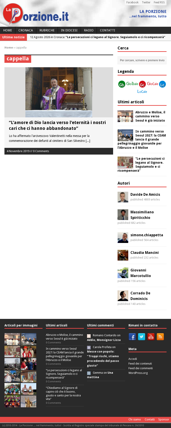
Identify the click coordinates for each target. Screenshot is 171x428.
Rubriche (47, 30)
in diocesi (69, 30)
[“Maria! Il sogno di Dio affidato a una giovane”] (28, 404)
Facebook (132, 2)
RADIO (89, 30)
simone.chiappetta (146, 235)
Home (7, 30)
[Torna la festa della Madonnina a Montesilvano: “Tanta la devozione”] (12, 379)
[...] (88, 141)
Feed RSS (159, 2)
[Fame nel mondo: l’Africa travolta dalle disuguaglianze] (12, 392)
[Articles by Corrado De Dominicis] (123, 298)
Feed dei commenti (140, 368)
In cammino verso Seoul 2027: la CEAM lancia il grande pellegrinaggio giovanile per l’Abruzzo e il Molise (142, 139)
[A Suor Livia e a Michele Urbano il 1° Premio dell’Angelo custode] (28, 392)
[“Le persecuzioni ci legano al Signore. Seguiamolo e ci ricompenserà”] (125, 165)
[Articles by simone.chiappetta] (123, 240)
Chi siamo (134, 419)
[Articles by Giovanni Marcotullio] (123, 275)
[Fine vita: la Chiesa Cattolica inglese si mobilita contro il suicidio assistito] (28, 367)
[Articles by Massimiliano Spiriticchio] (123, 217)
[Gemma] (89, 372)
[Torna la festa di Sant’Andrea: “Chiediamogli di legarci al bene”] (28, 379)
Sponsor (163, 419)
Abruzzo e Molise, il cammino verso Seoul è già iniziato (150, 116)
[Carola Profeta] (89, 347)
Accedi (132, 359)
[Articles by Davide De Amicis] (123, 200)
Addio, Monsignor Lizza (104, 340)
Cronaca (25, 30)
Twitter (146, 2)
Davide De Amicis (145, 194)
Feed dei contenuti (140, 363)
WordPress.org (138, 373)
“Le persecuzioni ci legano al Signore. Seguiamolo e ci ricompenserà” (64, 374)
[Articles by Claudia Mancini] (123, 258)
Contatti (107, 30)
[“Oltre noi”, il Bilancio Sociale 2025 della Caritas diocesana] (12, 404)
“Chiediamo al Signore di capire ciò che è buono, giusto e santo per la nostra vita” (63, 393)
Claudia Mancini (144, 253)
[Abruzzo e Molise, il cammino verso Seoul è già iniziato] (125, 119)
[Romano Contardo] (89, 335)
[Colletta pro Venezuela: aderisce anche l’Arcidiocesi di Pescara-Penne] (12, 367)
